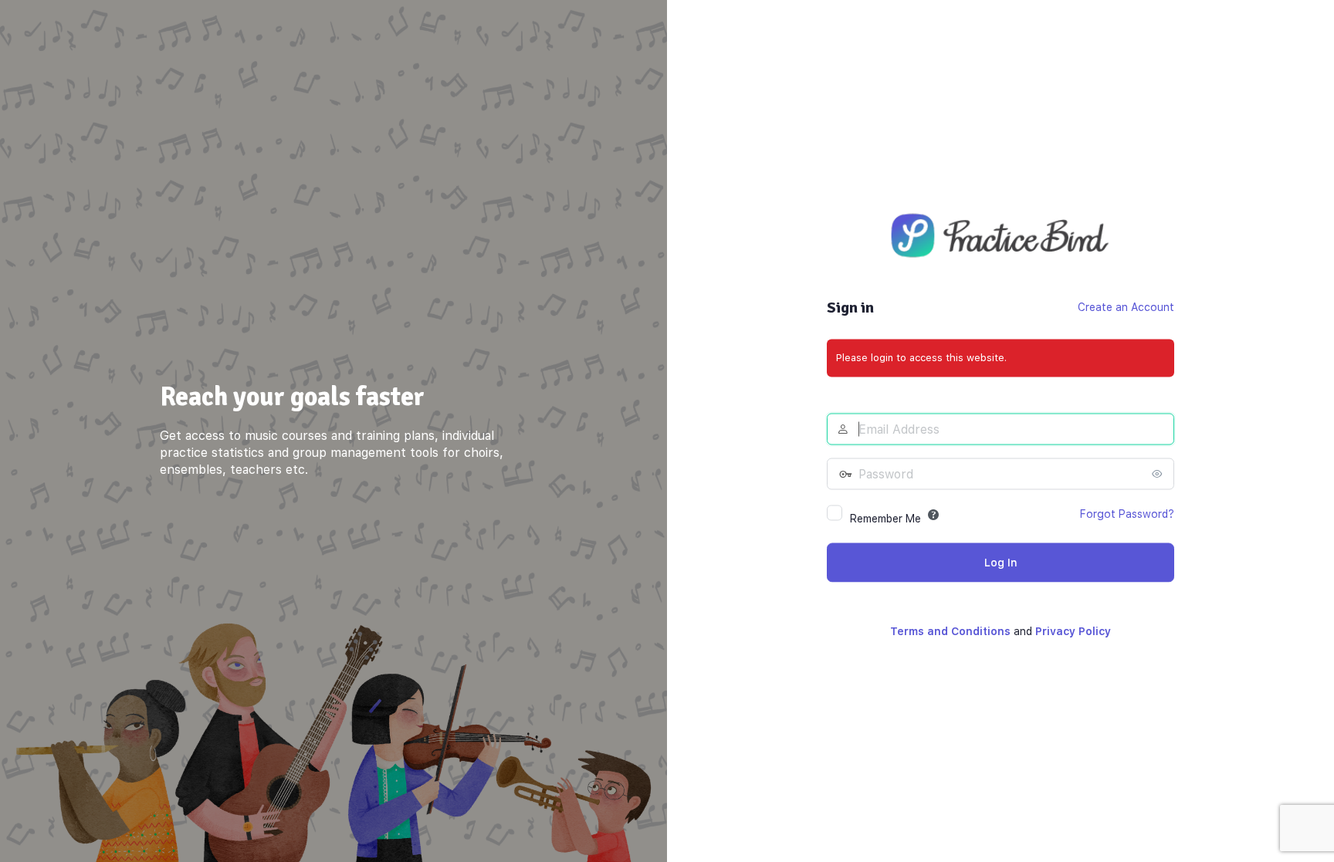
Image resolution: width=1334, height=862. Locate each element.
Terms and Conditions (950, 630)
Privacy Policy (1073, 630)
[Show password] (1158, 473)
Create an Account (1126, 306)
